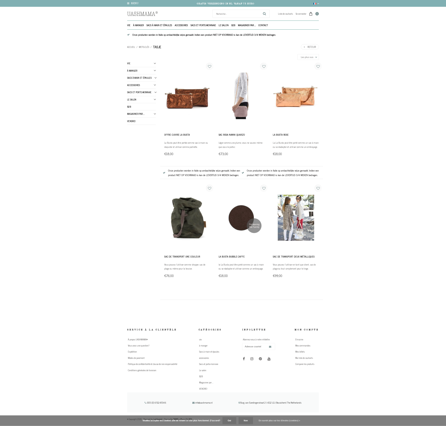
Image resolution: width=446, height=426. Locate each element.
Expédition (132, 351)
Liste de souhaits (285, 13)
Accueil (131, 47)
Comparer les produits (304, 364)
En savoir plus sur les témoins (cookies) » (279, 420)
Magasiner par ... (247, 25)
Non (246, 420)
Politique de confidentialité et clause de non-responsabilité (152, 364)
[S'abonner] (270, 346)
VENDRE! (131, 121)
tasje (157, 46)
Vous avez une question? (138, 345)
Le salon (224, 25)
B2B (233, 25)
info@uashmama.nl (204, 402)
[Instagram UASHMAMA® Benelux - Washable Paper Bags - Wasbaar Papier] (252, 358)
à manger (138, 25)
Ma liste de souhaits (304, 358)
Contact (263, 25)
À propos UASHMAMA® (138, 339)
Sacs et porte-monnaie (203, 25)
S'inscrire (299, 339)
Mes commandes (302, 345)
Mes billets (300, 351)
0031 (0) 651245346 (156, 402)
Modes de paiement (136, 358)
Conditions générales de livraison (142, 370)
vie (128, 25)
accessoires (181, 25)
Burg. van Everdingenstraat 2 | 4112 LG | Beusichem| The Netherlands (270, 402)
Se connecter (301, 13)
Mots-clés (144, 47)
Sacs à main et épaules (159, 25)
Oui (229, 420)
